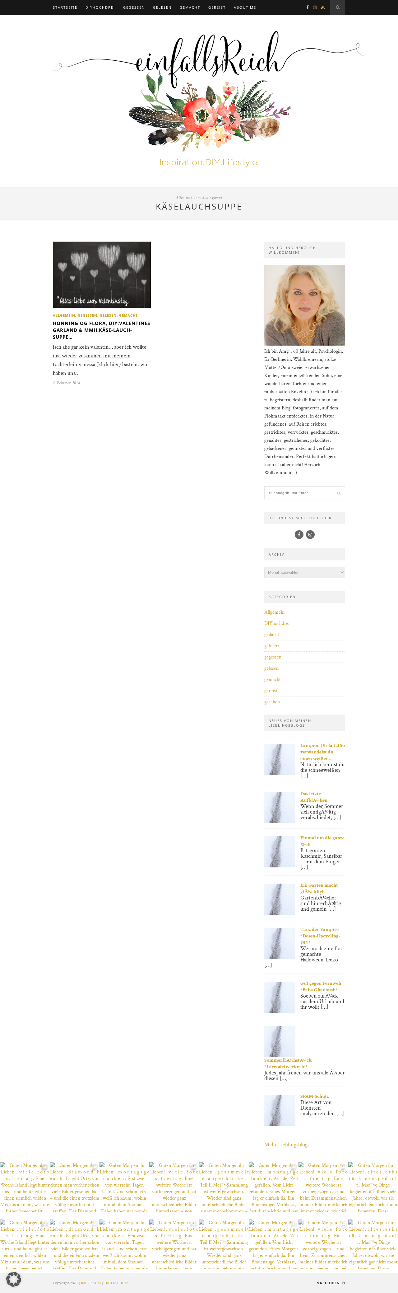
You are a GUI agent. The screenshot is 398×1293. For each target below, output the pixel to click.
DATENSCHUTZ (116, 1283)
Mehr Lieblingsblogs (286, 1144)
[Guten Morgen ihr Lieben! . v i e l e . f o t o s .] (25, 1187)
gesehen (272, 702)
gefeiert (271, 646)
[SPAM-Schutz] (279, 1124)
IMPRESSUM (91, 1283)
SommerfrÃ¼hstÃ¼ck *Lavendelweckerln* (288, 1063)
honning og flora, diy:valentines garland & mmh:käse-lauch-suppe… (101, 330)
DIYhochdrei (100, 7)
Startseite (65, 7)
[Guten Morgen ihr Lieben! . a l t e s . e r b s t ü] (373, 1187)
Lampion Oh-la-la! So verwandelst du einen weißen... (322, 752)
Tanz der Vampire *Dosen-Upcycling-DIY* (320, 936)
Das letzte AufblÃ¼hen (313, 797)
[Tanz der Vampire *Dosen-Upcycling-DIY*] (279, 957)
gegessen (134, 7)
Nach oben (329, 1283)
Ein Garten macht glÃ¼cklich (319, 888)
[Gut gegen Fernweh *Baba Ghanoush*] (279, 1011)
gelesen (162, 7)
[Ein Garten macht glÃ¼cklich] (279, 913)
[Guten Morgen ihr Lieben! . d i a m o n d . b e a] (75, 1187)
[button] (13, 1279)
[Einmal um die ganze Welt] (279, 866)
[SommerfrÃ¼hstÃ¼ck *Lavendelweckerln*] (279, 1055)
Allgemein (64, 315)
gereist (217, 7)
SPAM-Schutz (314, 1096)
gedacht (271, 634)
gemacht (190, 7)
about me (245, 7)
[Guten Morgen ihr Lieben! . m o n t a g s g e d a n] (124, 1187)
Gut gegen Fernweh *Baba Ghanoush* (320, 986)
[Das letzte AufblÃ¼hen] (279, 821)
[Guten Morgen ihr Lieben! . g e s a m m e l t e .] (224, 1187)
